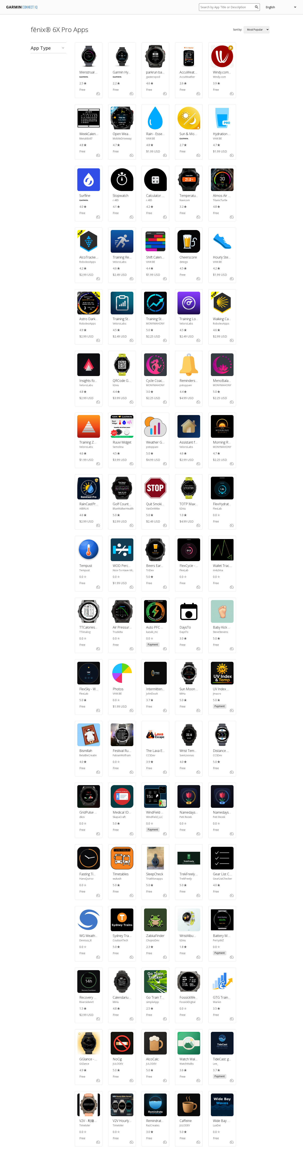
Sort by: (237, 29)
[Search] (257, 7)
